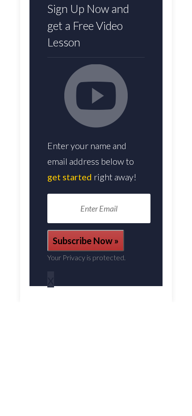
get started (69, 176)
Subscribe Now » (86, 240)
